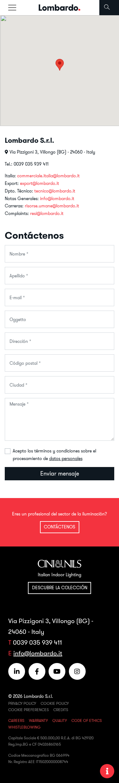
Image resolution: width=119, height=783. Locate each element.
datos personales (66, 458)
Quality (59, 720)
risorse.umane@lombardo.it (52, 206)
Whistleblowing (24, 727)
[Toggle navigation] (12, 7)
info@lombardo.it (57, 198)
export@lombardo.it (39, 183)
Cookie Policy (55, 703)
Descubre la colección (59, 587)
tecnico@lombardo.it (54, 191)
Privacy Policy (22, 703)
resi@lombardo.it (46, 213)
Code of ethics (86, 720)
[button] (59, 64)
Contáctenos (59, 527)
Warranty (38, 720)
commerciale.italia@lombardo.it (48, 176)
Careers (16, 720)
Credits (60, 709)
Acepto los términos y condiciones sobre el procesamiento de (54, 454)
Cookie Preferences (28, 709)
